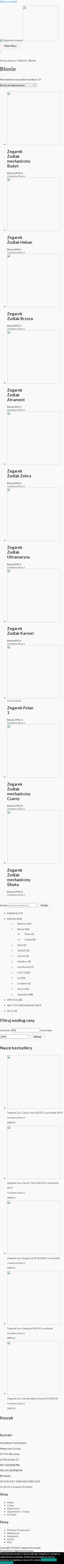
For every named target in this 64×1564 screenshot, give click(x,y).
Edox (20, 944)
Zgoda (44, 1559)
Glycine (21, 955)
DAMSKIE (12, 913)
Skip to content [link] (8, 1)
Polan (28, 933)
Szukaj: (3, 905)
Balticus (21, 923)
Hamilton (22, 961)
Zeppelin (22, 994)
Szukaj (44, 905)
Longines (22, 983)
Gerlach (21, 950)
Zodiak (28, 939)
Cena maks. (46, 1030)
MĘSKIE (11, 918)
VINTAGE (12, 999)
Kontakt (6, 1435)
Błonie (20, 929)
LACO (20, 972)
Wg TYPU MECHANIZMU (21, 1005)
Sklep (4, 1494)
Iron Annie (23, 966)
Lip (19, 977)
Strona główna (8, 60)
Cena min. (5, 1030)
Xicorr (20, 988)
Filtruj (37, 1036)
